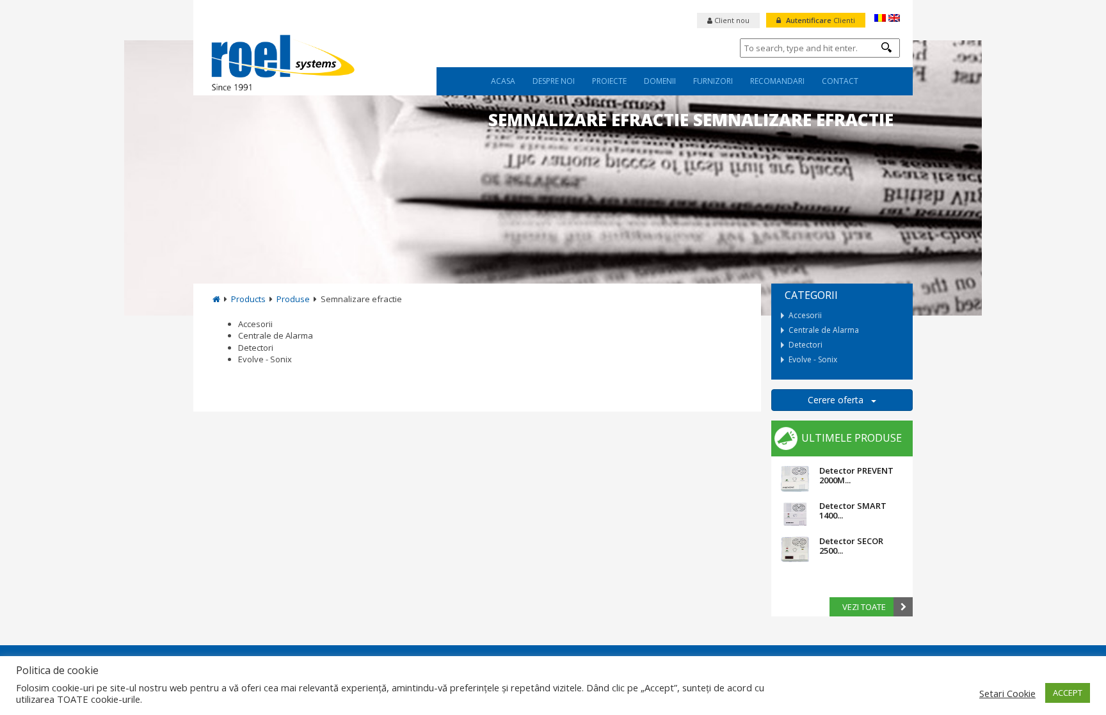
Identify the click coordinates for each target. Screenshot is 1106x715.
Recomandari (777, 81)
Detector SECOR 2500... (851, 545)
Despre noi (554, 81)
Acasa (503, 81)
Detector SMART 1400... (852, 510)
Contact (840, 81)
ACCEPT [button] (1067, 692)
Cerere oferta (839, 400)
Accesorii (255, 324)
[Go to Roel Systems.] (216, 299)
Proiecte (609, 81)
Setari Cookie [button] (1007, 693)
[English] (894, 18)
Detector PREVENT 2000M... (856, 475)
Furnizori (713, 81)
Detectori (255, 347)
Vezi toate (864, 607)
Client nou (730, 20)
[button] (886, 47)
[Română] (880, 18)
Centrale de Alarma (275, 335)
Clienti (820, 20)
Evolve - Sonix (265, 359)
